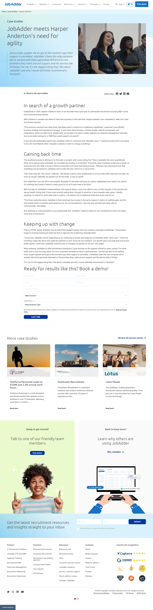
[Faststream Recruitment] (76, 378)
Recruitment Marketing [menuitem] (16, 572)
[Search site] (116, 4)
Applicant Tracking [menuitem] (14, 558)
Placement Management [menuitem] (16, 567)
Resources (68, 4)
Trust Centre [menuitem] (90, 567)
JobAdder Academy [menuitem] (67, 567)
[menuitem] (76, 598)
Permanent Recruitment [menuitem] (42, 549)
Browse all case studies (37, 93)
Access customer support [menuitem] (69, 572)
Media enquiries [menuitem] (91, 554)
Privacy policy (117, 593)
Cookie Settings (8, 607)
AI (132, 4)
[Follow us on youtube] (22, 591)
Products (30, 4)
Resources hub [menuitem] (65, 549)
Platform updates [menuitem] (92, 563)
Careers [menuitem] (88, 558)
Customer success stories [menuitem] (69, 563)
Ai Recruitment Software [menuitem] (17, 549)
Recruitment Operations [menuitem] (16, 576)
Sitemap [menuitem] (88, 576)
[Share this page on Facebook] (116, 94)
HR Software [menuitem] (38, 573)
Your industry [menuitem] (38, 569)
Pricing (106, 4)
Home (4, 12)
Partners (81, 4)
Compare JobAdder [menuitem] (67, 580)
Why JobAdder (114, 452)
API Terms (129, 593)
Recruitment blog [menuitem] (66, 554)
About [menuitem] (87, 549)
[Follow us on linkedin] (17, 591)
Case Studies (13, 12)
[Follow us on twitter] (8, 591)
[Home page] (13, 4)
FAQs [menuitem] (61, 558)
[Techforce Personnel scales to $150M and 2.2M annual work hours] (28, 378)
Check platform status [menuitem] (68, 576)
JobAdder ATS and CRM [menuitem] (16, 554)
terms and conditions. (108, 528)
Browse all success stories (130, 338)
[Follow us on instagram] (13, 591)
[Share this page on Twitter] (120, 94)
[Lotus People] (124, 378)
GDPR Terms (141, 593)
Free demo (141, 4)
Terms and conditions (101, 593)
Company (94, 4)
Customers (56, 4)
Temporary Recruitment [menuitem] (42, 554)
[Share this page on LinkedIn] (124, 94)
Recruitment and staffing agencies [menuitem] (43, 559)
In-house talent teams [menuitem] (41, 564)
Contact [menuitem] (88, 572)
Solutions (43, 4)
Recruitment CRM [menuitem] (14, 563)
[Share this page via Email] (127, 94)
